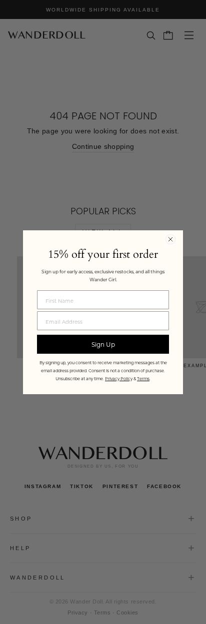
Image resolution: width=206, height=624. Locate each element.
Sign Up (103, 344)
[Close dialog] (171, 239)
